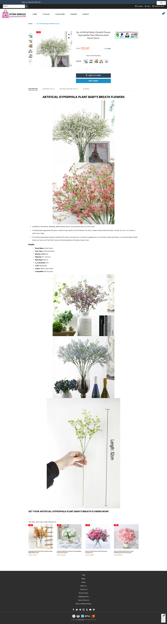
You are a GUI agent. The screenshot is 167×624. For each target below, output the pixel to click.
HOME (35, 14)
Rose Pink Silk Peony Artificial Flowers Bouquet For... (96, 552)
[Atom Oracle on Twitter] (77, 610)
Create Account (159, 6)
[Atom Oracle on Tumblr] (87, 610)
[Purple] (101, 61)
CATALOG (46, 14)
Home (83, 582)
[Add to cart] (51, 542)
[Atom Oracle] (14, 14)
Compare (140, 6)
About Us (83, 586)
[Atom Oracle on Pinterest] (80, 610)
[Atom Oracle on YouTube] (90, 610)
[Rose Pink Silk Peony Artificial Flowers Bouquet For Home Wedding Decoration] (97, 536)
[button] (38, 49)
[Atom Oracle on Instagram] (84, 610)
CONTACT (85, 14)
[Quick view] (51, 535)
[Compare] (69, 34)
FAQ (83, 575)
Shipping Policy (83, 596)
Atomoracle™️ (82, 620)
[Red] (106, 61)
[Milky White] (86, 61)
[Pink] (96, 61)
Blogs (83, 578)
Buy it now (93, 81)
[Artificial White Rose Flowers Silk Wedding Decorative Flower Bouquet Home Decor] (69, 536)
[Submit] (26, 6)
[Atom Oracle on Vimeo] (94, 610)
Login (148, 6)
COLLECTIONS (60, 14)
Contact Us (83, 589)
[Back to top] (163, 620)
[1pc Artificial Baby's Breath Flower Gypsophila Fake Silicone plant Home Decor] (54, 49)
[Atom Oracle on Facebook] (73, 610)
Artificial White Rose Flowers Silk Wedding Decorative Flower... (69, 552)
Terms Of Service (83, 600)
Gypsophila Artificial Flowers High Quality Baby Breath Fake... (40, 552)
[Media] (69, 37)
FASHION (73, 14)
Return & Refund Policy (83, 604)
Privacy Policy (83, 593)
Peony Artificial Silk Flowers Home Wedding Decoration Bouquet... (124, 552)
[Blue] (91, 61)
